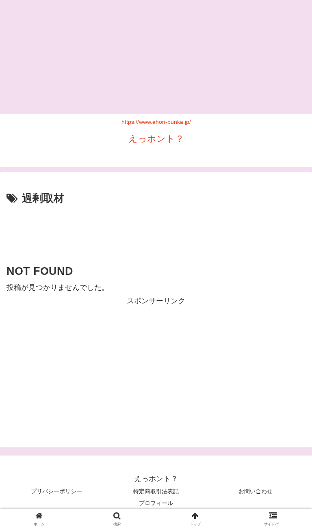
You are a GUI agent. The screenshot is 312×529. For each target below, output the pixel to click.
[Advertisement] (156, 57)
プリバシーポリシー (56, 491)
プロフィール (156, 503)
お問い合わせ (255, 491)
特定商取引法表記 (156, 491)
